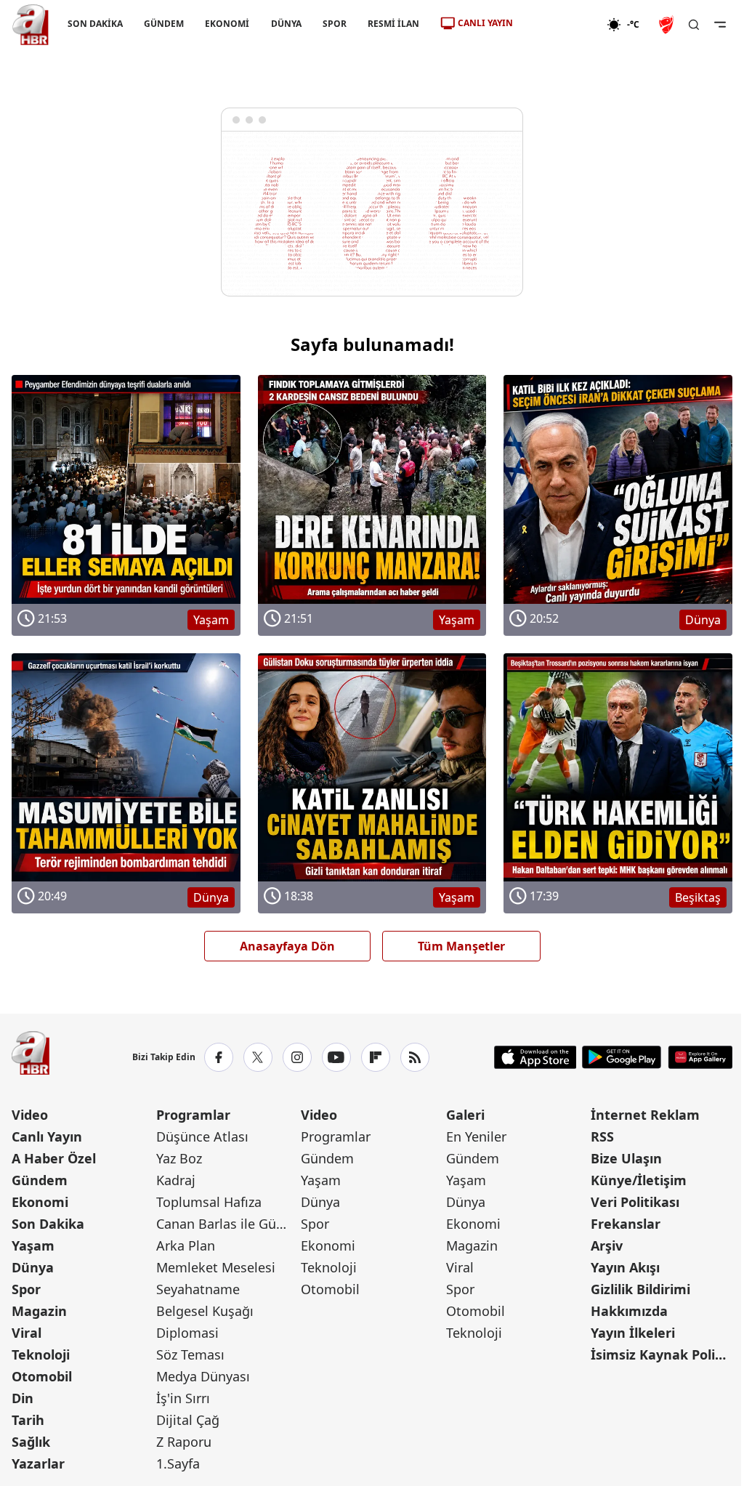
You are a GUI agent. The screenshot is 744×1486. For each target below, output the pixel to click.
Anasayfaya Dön (287, 946)
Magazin (39, 1311)
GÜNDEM (164, 23)
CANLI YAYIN (485, 23)
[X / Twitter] (257, 1057)
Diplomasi (187, 1332)
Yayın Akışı (625, 1267)
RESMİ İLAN (393, 23)
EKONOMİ (227, 23)
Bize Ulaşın (626, 1158)
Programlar (193, 1114)
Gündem (40, 1180)
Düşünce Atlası (202, 1136)
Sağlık (31, 1441)
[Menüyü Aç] (720, 24)
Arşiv (607, 1245)
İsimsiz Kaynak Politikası (661, 1354)
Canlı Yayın (47, 1136)
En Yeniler (476, 1136)
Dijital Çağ (187, 1420)
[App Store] (535, 1057)
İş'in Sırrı (183, 1398)
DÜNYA (286, 23)
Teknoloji (41, 1354)
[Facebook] (218, 1057)
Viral (26, 1332)
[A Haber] (30, 25)
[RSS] (414, 1057)
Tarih (28, 1420)
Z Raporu (183, 1441)
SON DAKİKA (95, 23)
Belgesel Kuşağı (205, 1311)
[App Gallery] (700, 1057)
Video (30, 1114)
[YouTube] (336, 1057)
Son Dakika (48, 1223)
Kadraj (175, 1180)
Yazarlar (38, 1463)
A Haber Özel (54, 1158)
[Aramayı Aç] (694, 24)
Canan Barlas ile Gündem (227, 1223)
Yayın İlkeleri (633, 1332)
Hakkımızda (629, 1311)
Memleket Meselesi (215, 1267)
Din (22, 1398)
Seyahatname (198, 1289)
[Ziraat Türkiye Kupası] (667, 24)
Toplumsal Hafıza (209, 1202)
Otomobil (42, 1376)
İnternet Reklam (645, 1114)
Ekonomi (40, 1202)
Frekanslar (625, 1223)
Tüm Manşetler (461, 946)
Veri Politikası (635, 1202)
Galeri (465, 1114)
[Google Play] (621, 1057)
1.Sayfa (178, 1463)
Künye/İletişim (639, 1180)
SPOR (335, 23)
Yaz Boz (179, 1158)
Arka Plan (185, 1245)
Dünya (33, 1267)
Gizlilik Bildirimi (640, 1289)
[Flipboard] (375, 1057)
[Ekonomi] (560, 24)
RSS (602, 1136)
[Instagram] (297, 1057)
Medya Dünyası (203, 1376)
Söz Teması (190, 1354)
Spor (26, 1289)
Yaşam (33, 1245)
